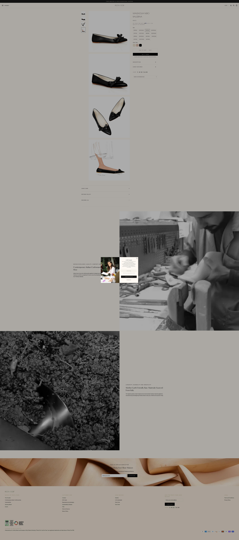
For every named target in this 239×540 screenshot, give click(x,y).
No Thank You (129, 279)
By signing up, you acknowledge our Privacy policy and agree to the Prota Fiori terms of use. (129, 273)
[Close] (137, 258)
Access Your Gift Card (129, 276)
